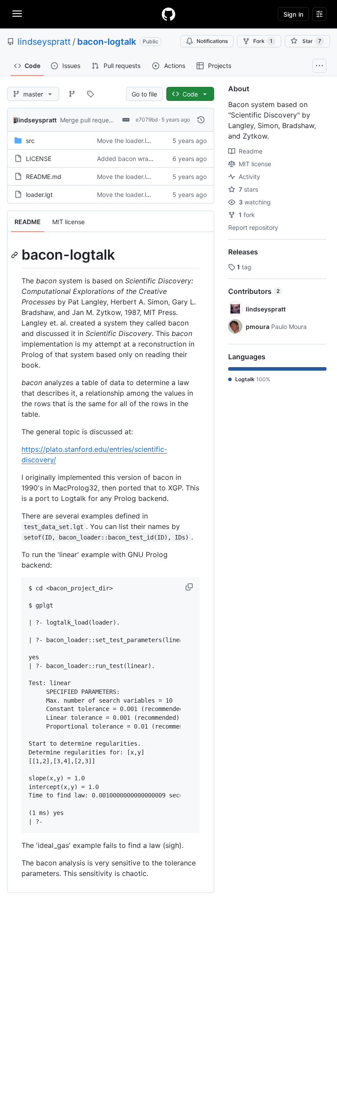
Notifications (212, 41)
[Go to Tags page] (90, 94)
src (30, 140)
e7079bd (147, 119)
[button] (190, 587)
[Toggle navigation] (17, 13)
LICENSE (38, 158)
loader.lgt (39, 194)
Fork (262, 41)
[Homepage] (168, 14)
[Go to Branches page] (72, 94)
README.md (43, 176)
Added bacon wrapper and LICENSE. (150, 158)
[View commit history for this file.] (201, 120)
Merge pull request (87, 120)
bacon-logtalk (106, 41)
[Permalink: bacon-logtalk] (15, 255)
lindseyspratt (44, 41)
